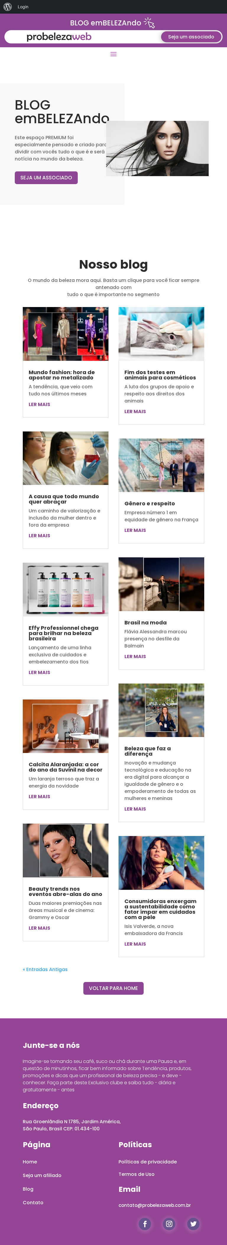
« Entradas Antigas (45, 969)
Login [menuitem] (23, 6)
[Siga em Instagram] (169, 1224)
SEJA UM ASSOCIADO (46, 177)
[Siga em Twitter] (193, 1224)
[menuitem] (7, 7)
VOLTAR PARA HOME (113, 988)
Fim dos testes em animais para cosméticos (160, 375)
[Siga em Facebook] (145, 1224)
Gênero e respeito (149, 503)
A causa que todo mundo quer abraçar (64, 499)
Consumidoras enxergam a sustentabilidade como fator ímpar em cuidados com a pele (160, 909)
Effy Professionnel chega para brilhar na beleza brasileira (63, 633)
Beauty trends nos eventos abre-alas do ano (65, 891)
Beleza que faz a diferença (147, 751)
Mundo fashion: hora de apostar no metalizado (62, 375)
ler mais (39, 404)
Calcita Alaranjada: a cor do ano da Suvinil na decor (66, 767)
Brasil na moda (145, 622)
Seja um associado (191, 36)
